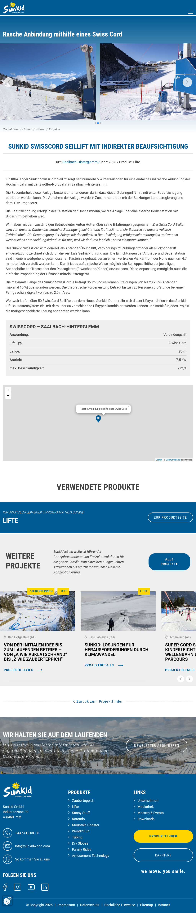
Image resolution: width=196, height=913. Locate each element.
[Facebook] (5, 887)
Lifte (75, 807)
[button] (8, 82)
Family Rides (81, 849)
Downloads (145, 819)
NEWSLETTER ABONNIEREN (156, 746)
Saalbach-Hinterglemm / (81, 162)
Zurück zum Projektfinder (99, 701)
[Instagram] (17, 887)
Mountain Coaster (85, 825)
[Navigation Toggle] (190, 13)
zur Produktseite (170, 517)
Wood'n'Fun (80, 831)
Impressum (66, 905)
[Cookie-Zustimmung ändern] (7, 900)
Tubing (77, 837)
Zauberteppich (83, 801)
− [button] (8, 395)
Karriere (163, 855)
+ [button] (8, 390)
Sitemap (146, 905)
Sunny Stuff (81, 813)
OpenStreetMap (173, 459)
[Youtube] (31, 887)
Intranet (164, 905)
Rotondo (78, 819)
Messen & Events (150, 813)
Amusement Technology (90, 856)
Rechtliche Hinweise (119, 905)
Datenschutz (89, 905)
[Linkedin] (44, 887)
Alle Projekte (169, 562)
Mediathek (145, 807)
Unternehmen (147, 801)
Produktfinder (163, 836)
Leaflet (159, 459)
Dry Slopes (80, 843)
